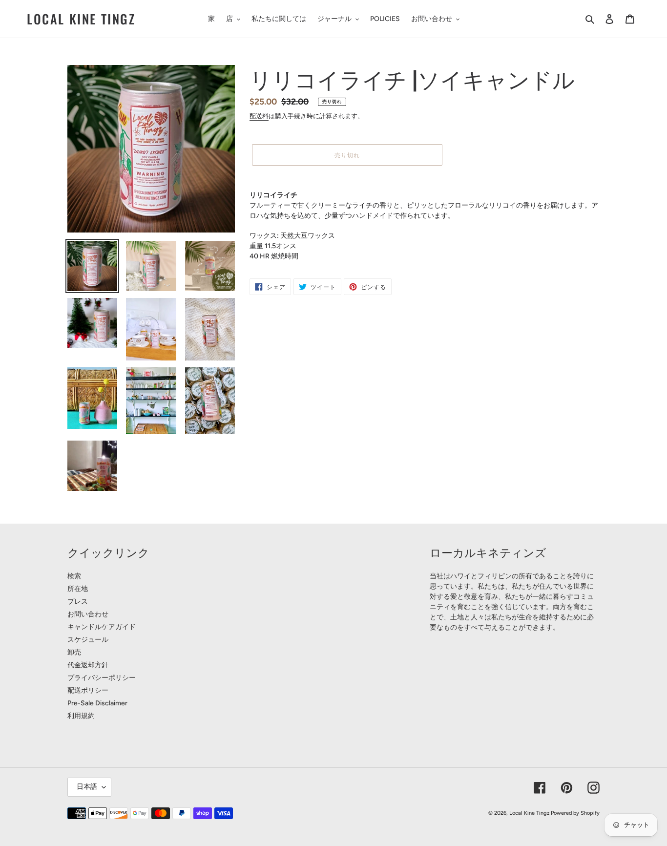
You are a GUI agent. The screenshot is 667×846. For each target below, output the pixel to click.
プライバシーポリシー (101, 678)
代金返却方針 (87, 665)
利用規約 (81, 716)
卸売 (74, 652)
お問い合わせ (87, 614)
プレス (77, 601)
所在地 (77, 589)
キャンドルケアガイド (101, 627)
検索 (74, 576)
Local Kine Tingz (81, 18)
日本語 (87, 787)
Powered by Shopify (575, 813)
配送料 (259, 116)
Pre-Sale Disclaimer (97, 703)
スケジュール (87, 639)
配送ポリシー (87, 690)
